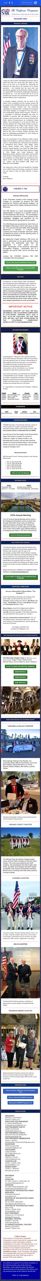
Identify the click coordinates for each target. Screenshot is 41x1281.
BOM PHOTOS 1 (20, 672)
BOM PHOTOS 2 (20, 677)
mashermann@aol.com (13, 1136)
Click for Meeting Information (20, 535)
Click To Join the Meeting (20, 473)
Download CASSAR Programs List (20, 1103)
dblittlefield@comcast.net (12, 1217)
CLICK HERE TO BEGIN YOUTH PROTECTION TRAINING (20, 577)
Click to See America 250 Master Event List (20, 262)
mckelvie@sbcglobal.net (19, 572)
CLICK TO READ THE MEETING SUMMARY (20, 666)
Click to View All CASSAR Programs (20, 1097)
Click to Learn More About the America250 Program (20, 268)
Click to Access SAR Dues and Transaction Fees (20, 1091)
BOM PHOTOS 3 (20, 682)
